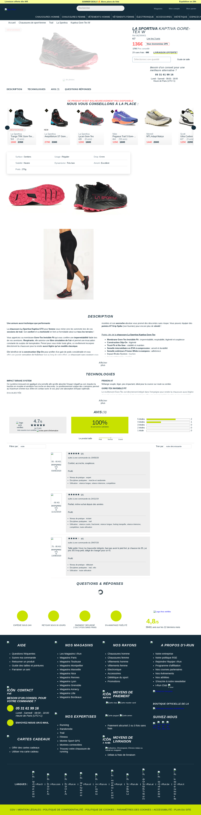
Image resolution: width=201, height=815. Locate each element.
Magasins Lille (67, 693)
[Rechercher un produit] (121, 8)
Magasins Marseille (70, 669)
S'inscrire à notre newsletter (170, 681)
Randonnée (66, 729)
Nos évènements (164, 673)
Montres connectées (71, 744)
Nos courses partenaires (168, 669)
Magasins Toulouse (70, 661)
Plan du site (182, 809)
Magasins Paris (68, 657)
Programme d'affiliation (167, 665)
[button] (22, 619)
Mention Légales (29, 809)
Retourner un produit (23, 661)
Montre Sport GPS (70, 740)
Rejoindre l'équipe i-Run (168, 661)
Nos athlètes (162, 677)
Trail (51, 23)
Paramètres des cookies (134, 809)
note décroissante (174, 446)
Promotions (114, 681)
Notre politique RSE (166, 657)
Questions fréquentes (23, 653)
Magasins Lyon (68, 681)
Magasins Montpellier (71, 665)
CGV (12, 809)
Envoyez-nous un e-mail (32, 722)
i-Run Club (161, 685)
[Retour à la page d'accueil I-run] (18, 12)
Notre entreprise (164, 653)
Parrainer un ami (21, 669)
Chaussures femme (118, 657)
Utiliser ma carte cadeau (25, 751)
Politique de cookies (99, 809)
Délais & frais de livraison (121, 755)
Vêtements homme (118, 661)
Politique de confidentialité (63, 809)
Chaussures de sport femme (32, 23)
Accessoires (114, 673)
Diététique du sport (118, 677)
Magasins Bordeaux (70, 697)
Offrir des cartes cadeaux (25, 747)
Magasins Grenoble (70, 685)
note (22, 446)
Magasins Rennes (69, 677)
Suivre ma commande (24, 657)
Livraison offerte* (165, 52)
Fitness (64, 737)
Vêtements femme (118, 665)
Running (64, 725)
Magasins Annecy (69, 689)
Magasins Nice (68, 673)
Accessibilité (163, 809)
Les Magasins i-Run (70, 653)
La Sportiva (62, 23)
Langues (21, 784)
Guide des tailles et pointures (28, 665)
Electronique (114, 669)
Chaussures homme (119, 653)
